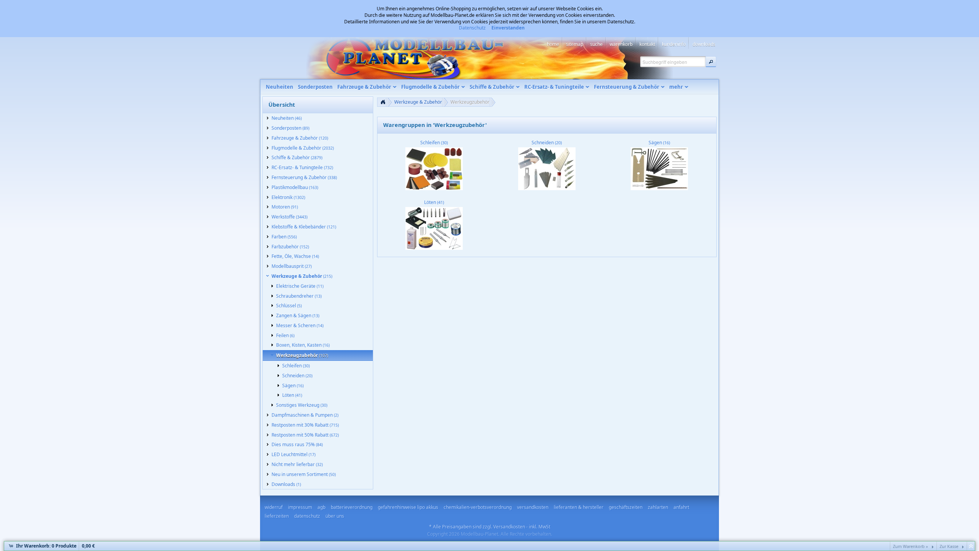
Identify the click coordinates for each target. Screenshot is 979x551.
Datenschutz (472, 27)
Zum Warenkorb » (910, 546)
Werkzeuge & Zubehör (418, 102)
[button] (711, 61)
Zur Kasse (949, 546)
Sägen (659, 142)
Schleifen (434, 142)
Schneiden (547, 142)
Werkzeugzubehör (470, 102)
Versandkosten (509, 526)
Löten (434, 202)
